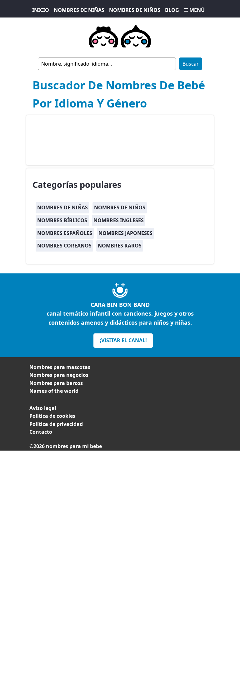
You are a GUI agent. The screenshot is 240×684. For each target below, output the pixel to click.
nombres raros (120, 245)
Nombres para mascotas (59, 367)
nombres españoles (64, 233)
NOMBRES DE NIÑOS (134, 10)
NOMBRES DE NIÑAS (79, 10)
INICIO (40, 10)
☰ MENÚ (194, 10)
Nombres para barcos (56, 383)
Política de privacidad (56, 424)
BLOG (172, 10)
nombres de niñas (62, 207)
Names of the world (53, 390)
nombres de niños (119, 207)
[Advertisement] (120, 494)
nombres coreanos (64, 245)
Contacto (40, 431)
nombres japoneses (125, 233)
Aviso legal (42, 408)
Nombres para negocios (58, 375)
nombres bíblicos (62, 220)
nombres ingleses (118, 220)
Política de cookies (52, 415)
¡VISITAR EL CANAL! (123, 340)
